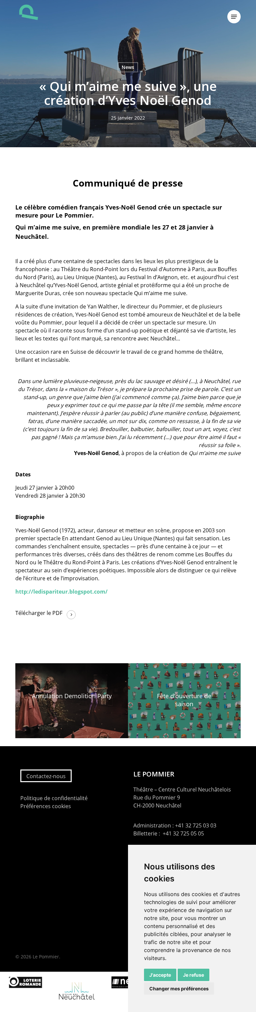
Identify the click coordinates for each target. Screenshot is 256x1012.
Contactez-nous (46, 776)
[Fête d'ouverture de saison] (184, 700)
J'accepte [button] (160, 975)
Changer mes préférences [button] (179, 988)
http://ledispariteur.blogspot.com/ (61, 591)
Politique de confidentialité (54, 798)
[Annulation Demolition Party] (71, 700)
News (128, 67)
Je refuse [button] (193, 975)
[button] (234, 16)
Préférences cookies (45, 806)
